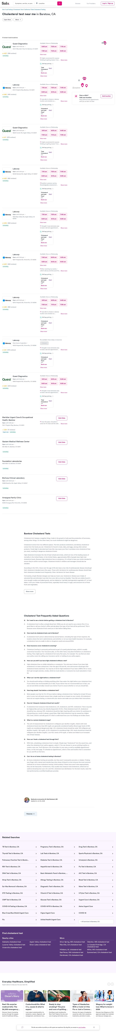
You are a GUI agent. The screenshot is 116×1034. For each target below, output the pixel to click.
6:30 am (53, 130)
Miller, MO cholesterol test (97, 950)
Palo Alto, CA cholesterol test (71, 945)
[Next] (112, 984)
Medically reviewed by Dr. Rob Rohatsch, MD (44, 799)
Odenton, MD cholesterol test (98, 942)
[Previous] (108, 984)
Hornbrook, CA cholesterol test (71, 955)
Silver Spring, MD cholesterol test (72, 942)
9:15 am (53, 383)
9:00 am (63, 262)
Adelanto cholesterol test (11, 942)
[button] (86, 85)
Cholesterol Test (18, 9)
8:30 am (63, 92)
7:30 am (44, 51)
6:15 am (44, 130)
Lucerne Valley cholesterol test (13, 945)
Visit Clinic (61, 418)
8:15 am (53, 92)
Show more (64, 60)
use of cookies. (82, 1027)
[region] (94, 62)
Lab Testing (9, 9)
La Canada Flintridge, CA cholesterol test (96, 946)
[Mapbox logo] (76, 88)
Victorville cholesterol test (12, 947)
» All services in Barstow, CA (90, 921)
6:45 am (44, 47)
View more (43, 54)
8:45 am (53, 262)
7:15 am (63, 47)
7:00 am (53, 47)
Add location (106, 96)
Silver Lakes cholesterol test (40, 945)
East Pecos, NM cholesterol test (71, 952)
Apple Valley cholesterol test (40, 942)
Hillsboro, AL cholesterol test (70, 950)
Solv (3, 9)
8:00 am (63, 51)
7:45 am (53, 51)
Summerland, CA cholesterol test (99, 952)
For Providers (91, 3)
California (27, 9)
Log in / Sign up (107, 3)
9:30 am (63, 383)
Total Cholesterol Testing (38, 9)
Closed (44, 343)
